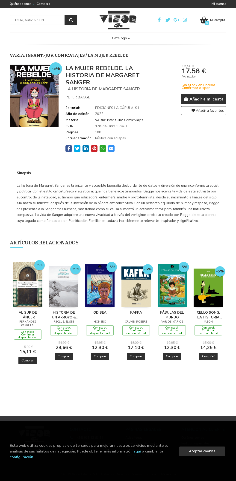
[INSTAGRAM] (184, 20)
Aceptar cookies (202, 451)
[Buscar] (71, 20)
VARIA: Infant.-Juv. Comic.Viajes (48, 55)
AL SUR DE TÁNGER (28, 314)
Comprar (27, 360)
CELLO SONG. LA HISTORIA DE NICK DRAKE (208, 314)
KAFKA (136, 312)
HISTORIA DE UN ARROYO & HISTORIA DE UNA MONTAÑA (63, 314)
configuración (21, 457)
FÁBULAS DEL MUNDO (172, 314)
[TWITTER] (167, 20)
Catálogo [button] (120, 38)
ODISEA (99, 312)
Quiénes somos (20, 4)
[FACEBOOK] (159, 20)
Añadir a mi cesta (206, 99)
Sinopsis (24, 173)
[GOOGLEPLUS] (176, 20)
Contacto (43, 4)
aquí (137, 451)
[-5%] (27, 284)
